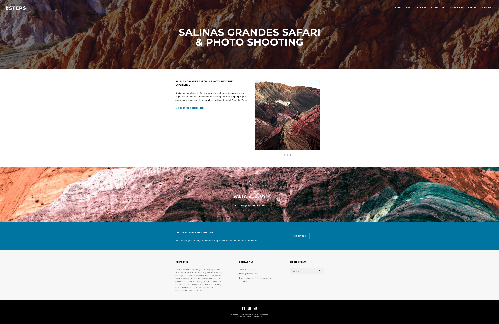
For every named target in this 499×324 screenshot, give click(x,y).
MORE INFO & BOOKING (189, 108)
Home (398, 8)
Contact (473, 8)
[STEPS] (16, 8)
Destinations (438, 8)
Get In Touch (300, 236)
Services (421, 8)
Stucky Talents (254, 316)
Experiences (457, 8)
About (409, 8)
